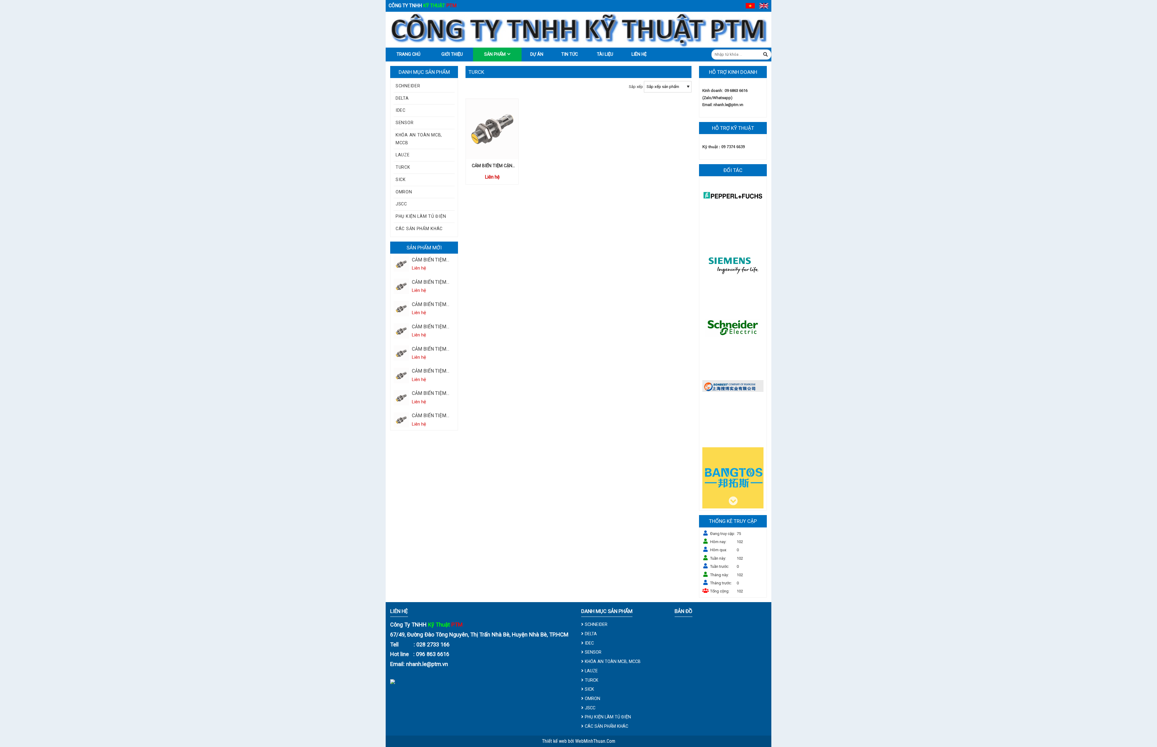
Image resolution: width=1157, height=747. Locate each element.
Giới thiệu (452, 54)
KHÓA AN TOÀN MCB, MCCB (419, 139)
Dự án (536, 54)
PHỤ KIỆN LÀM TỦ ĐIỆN (421, 216)
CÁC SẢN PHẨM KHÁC (419, 228)
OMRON (404, 191)
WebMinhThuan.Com (595, 741)
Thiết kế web (555, 741)
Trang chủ (408, 54)
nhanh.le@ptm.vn (728, 104)
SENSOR (404, 122)
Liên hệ (639, 54)
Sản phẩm (495, 54)
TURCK (403, 167)
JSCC (401, 204)
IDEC (401, 110)
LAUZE (403, 154)
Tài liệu (605, 54)
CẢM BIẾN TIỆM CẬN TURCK (429, 260)
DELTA (402, 98)
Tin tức (569, 54)
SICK (401, 179)
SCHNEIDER (408, 85)
